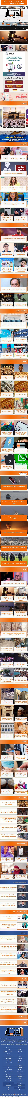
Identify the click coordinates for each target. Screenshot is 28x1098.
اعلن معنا (20, 1085)
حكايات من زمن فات (8, 1062)
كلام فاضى (8, 1074)
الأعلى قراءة (22, 797)
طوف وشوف (19, 1080)
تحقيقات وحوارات (20, 311)
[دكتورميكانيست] (14, 24)
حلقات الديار (8, 1053)
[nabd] (14, 1)
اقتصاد (24, 361)
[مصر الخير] (14, 96)
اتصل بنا (19, 1087)
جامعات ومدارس (8, 1069)
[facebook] (24, 1)
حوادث (15, 28)
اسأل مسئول (19, 1083)
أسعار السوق (8, 1076)
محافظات (23, 620)
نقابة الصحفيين (8, 1080)
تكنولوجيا (23, 417)
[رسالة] (14, 136)
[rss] (11, 1)
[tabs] (4, 1)
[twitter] (21, 1)
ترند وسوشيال (21, 843)
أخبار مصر (23, 28)
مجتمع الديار (19, 1076)
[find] (9, 1)
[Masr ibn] (14, 84)
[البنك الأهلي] (14, 7)
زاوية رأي (23, 933)
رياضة (19, 28)
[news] (16, 1)
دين (25, 685)
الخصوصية (8, 1085)
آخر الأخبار (23, 979)
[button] (3, 38)
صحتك (24, 741)
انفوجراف (20, 1074)
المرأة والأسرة (8, 1058)
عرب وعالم (23, 473)
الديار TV (23, 103)
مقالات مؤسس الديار (19, 911)
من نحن (8, 1083)
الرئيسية (19, 1047)
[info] (7, 1)
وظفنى (19, 1078)
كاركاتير (19, 1069)
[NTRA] (14, 64)
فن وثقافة (11, 28)
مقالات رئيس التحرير (19, 882)
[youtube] (19, 1)
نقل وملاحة (8, 1078)
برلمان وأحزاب (19, 1065)
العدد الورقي (8, 1060)
